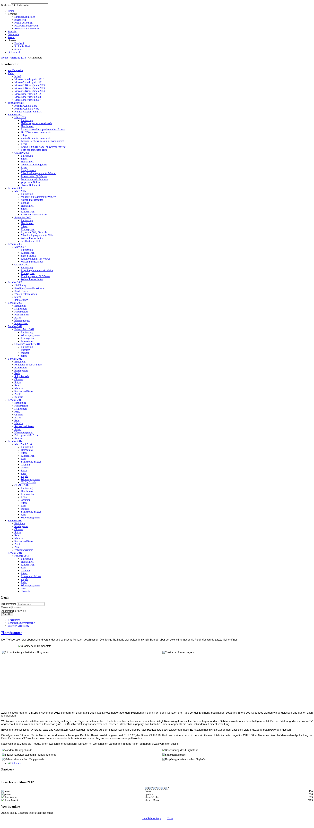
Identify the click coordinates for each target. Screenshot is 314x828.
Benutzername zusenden (27, 28)
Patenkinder (27, 341)
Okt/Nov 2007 (21, 264)
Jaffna (24, 355)
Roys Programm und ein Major (37, 270)
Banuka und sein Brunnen (34, 179)
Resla (17, 373)
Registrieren (14, 619)
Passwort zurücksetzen (26, 25)
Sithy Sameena (28, 170)
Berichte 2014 (15, 441)
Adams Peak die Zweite (26, 108)
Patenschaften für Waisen (34, 176)
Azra (23, 473)
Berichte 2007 (15, 244)
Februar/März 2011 (24, 329)
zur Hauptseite (15, 70)
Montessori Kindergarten (34, 164)
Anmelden (7, 614)
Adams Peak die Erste (25, 105)
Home (11, 10)
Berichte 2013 (18, 57)
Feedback (19, 43)
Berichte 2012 (15, 358)
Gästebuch (13, 34)
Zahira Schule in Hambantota (36, 138)
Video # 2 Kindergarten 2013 (29, 88)
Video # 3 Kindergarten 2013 (29, 91)
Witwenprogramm (30, 335)
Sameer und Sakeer (24, 391)
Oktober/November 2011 (27, 344)
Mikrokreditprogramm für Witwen (38, 173)
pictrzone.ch (14, 52)
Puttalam (25, 349)
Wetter (11, 37)
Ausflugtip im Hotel (31, 241)
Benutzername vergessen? (21, 622)
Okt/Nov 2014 (21, 485)
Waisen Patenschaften (32, 199)
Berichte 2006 (15, 188)
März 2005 (20, 117)
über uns (18, 49)
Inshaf (17, 76)
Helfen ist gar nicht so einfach (36, 123)
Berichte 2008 (15, 282)
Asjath (17, 394)
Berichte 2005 (15, 114)
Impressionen (21, 299)
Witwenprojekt (22, 320)
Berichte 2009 (15, 302)
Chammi (18, 379)
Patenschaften (21, 314)
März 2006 (20, 191)
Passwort (6, 607)
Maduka (18, 388)
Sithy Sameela (28, 255)
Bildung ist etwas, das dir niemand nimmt (42, 141)
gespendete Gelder (30, 182)
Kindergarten (28, 211)
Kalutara (18, 397)
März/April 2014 (23, 444)
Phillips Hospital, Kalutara (28, 111)
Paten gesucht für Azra (26, 435)
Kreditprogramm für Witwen (35, 258)
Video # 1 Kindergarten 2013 (29, 85)
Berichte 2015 (15, 520)
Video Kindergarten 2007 (27, 99)
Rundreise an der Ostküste (28, 364)
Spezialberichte (16, 102)
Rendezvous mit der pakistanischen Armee (43, 129)
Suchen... (6, 5)
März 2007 (20, 246)
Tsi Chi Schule (28, 482)
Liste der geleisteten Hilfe (34, 149)
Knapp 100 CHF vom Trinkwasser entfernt (43, 146)
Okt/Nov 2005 (21, 152)
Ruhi (16, 385)
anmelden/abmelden (24, 16)
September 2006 (22, 217)
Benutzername (8, 603)
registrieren (20, 19)
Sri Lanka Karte (22, 46)
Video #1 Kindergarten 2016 (29, 79)
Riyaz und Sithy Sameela (34, 214)
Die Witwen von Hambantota (36, 132)
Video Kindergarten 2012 (27, 94)
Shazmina (26, 591)
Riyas (24, 144)
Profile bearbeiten (23, 22)
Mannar (25, 352)
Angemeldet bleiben (11, 610)
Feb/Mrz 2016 (21, 555)
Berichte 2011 (15, 326)
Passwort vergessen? (18, 625)
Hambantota (27, 126)
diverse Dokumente (31, 185)
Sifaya (24, 135)
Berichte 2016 (15, 552)
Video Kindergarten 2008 (27, 96)
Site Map (12, 31)
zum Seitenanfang (151, 818)
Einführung (27, 120)
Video (11, 73)
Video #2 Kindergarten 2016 (29, 82)
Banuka (25, 202)
